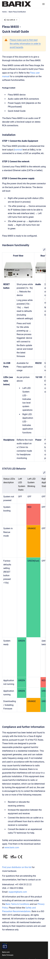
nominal (18, 149)
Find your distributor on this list (16, 867)
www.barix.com (12, 847)
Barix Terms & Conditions (17, 904)
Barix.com (6, 952)
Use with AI (11, 20)
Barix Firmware (7, 955)
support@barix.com (18, 892)
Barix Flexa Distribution (17, 12)
